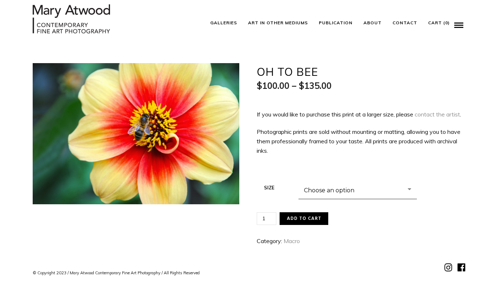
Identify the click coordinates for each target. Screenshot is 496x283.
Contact (405, 22)
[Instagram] (447, 267)
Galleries (223, 22)
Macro (292, 241)
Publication (336, 22)
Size (269, 187)
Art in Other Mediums (278, 22)
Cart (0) (439, 22)
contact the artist (437, 114)
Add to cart (304, 218)
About (372, 22)
